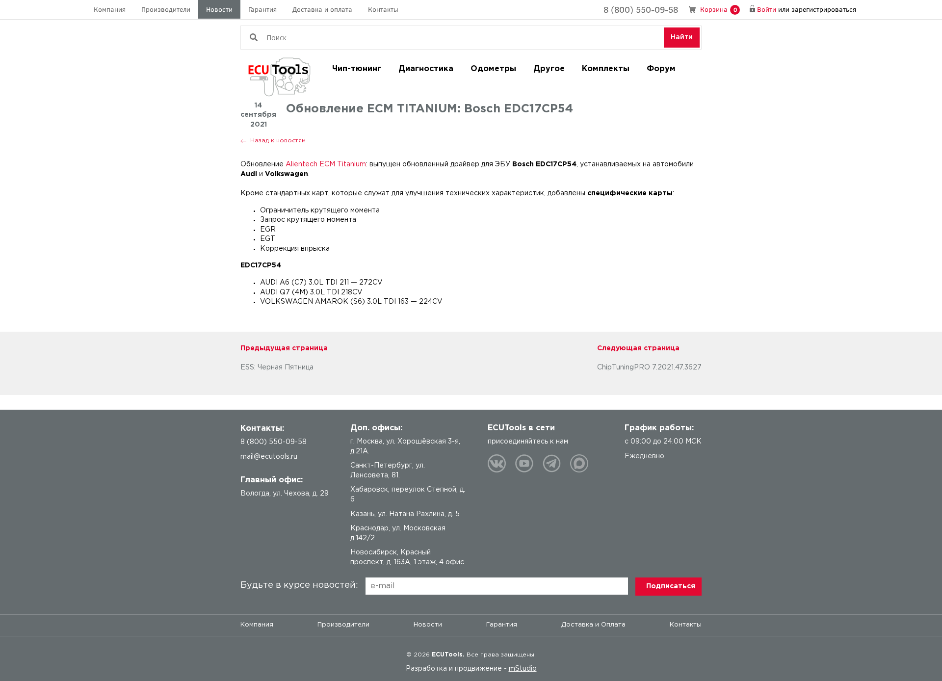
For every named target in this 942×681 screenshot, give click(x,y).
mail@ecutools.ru (268, 457)
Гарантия (262, 9)
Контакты (383, 9)
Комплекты (605, 69)
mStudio (523, 669)
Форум (661, 69)
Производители (165, 9)
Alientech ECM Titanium (326, 164)
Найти (682, 37)
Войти (766, 9)
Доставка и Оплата (593, 625)
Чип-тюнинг (356, 69)
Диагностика (425, 69)
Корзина (718, 9)
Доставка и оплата (322, 9)
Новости (219, 9)
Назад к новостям (278, 140)
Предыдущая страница (284, 348)
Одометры (493, 69)
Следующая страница (638, 348)
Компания (110, 9)
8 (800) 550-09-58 (640, 9)
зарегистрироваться (823, 9)
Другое (549, 69)
